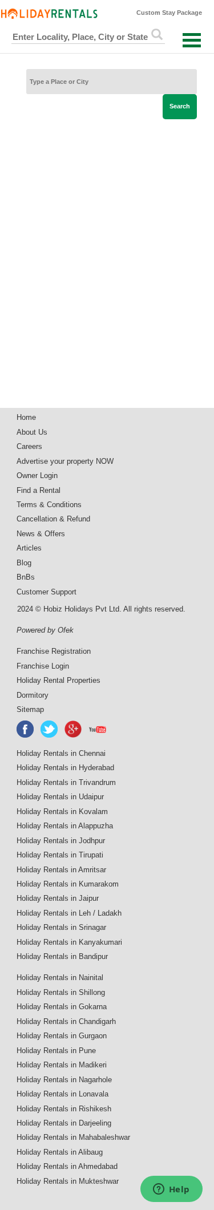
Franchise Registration (54, 651)
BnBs (26, 577)
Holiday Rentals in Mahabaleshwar (73, 1137)
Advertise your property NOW (65, 461)
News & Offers (41, 533)
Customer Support (46, 592)
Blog (24, 563)
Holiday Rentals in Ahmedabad (67, 1166)
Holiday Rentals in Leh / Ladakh (69, 913)
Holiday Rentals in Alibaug (60, 1152)
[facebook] (26, 729)
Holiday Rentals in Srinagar (61, 927)
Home (26, 417)
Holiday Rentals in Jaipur (58, 898)
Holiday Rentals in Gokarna (62, 1006)
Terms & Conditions (49, 504)
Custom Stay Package (169, 12)
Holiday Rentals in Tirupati (60, 855)
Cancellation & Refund (53, 519)
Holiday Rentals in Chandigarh (66, 1021)
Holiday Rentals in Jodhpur (61, 840)
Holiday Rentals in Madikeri (62, 1065)
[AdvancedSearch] (157, 34)
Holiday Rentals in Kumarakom (68, 884)
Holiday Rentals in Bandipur (62, 956)
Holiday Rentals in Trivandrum (66, 782)
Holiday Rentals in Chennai (61, 753)
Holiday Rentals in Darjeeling (64, 1123)
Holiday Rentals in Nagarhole (64, 1079)
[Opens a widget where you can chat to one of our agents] (171, 1190)
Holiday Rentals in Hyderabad (65, 767)
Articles (29, 548)
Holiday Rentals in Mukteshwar (68, 1181)
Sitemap (30, 709)
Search (179, 106)
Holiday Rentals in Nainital (60, 977)
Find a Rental (38, 490)
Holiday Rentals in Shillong (61, 992)
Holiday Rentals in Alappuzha (65, 825)
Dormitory (33, 695)
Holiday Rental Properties (58, 680)
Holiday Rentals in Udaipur (60, 796)
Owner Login (37, 475)
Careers (29, 446)
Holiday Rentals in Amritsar (61, 869)
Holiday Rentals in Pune (56, 1050)
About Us (32, 432)
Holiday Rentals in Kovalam (62, 811)
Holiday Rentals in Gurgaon (62, 1035)
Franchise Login (43, 666)
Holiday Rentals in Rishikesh (64, 1108)
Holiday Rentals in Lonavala (62, 1094)
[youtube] (98, 729)
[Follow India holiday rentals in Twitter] (50, 729)
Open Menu (191, 40)
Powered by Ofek (45, 630)
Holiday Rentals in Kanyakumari (69, 942)
